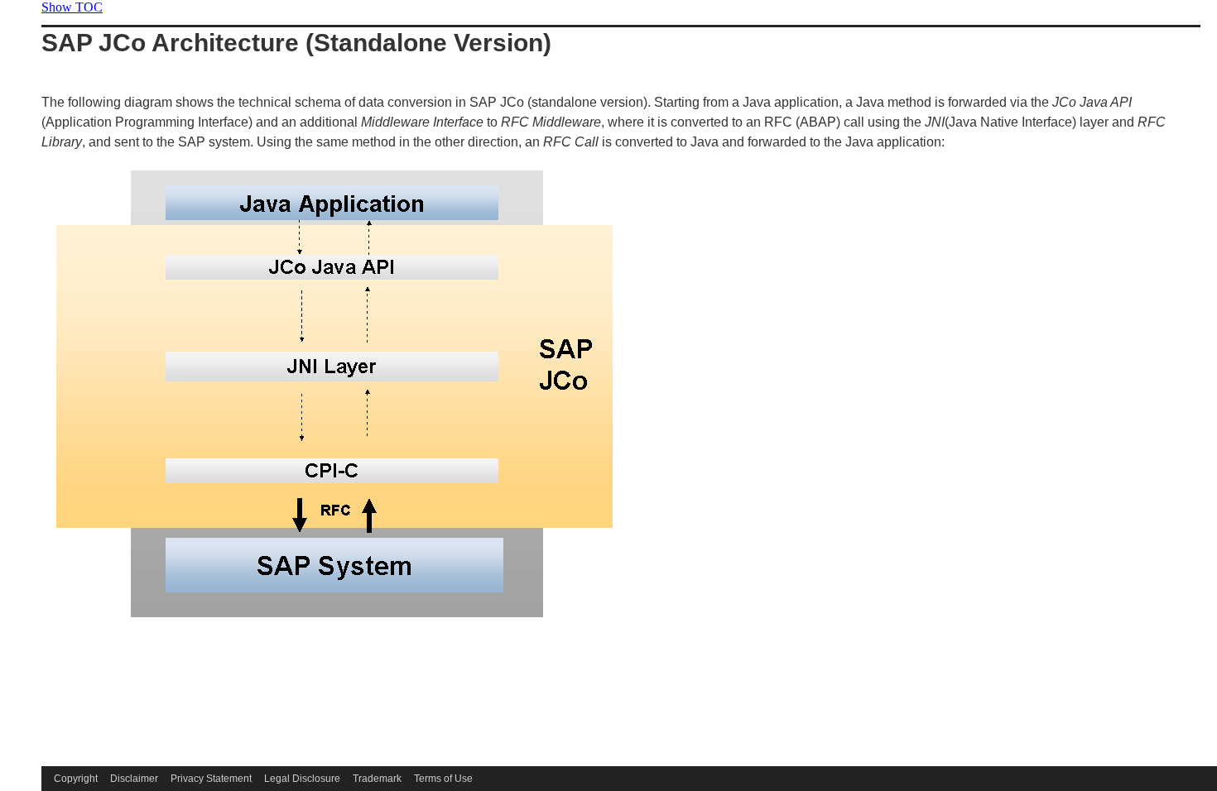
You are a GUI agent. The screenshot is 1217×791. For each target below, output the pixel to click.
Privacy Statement (211, 778)
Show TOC (72, 7)
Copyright (76, 778)
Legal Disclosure (302, 778)
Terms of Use (443, 778)
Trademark (377, 778)
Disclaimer (134, 778)
